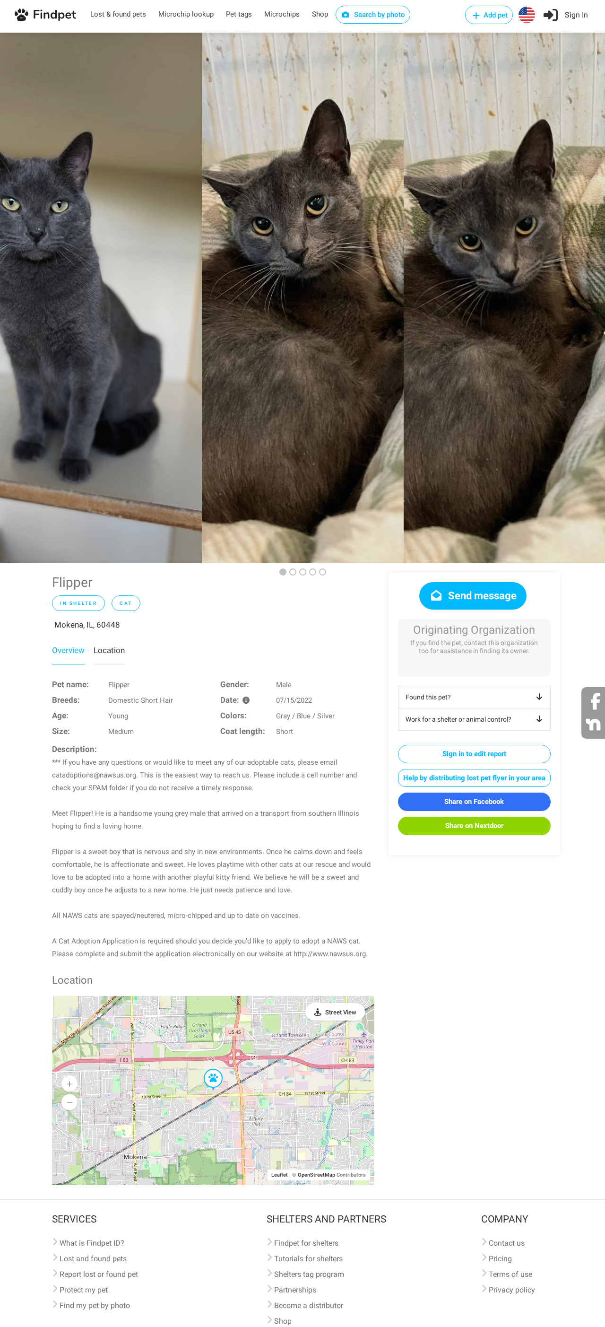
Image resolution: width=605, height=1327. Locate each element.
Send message (481, 596)
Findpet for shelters (306, 1243)
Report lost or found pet (99, 1274)
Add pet (495, 15)
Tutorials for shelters (308, 1258)
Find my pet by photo (95, 1305)
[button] (206, 1069)
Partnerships (295, 1289)
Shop (320, 14)
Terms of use (510, 1274)
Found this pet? (428, 697)
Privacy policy (512, 1289)
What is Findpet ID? (92, 1243)
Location (109, 650)
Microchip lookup (186, 14)
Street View (340, 1012)
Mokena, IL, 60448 (87, 624)
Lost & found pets (118, 14)
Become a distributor (308, 1305)
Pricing (500, 1258)
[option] (101, 298)
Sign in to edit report (474, 754)
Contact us (507, 1243)
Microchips (282, 14)
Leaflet (279, 1175)
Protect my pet (84, 1289)
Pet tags (239, 14)
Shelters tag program (309, 1274)
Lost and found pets (93, 1258)
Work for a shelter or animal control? (458, 719)
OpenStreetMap (316, 1175)
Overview (68, 650)
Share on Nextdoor (474, 825)
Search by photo (378, 14)
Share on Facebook (474, 801)
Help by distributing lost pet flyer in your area (474, 778)
